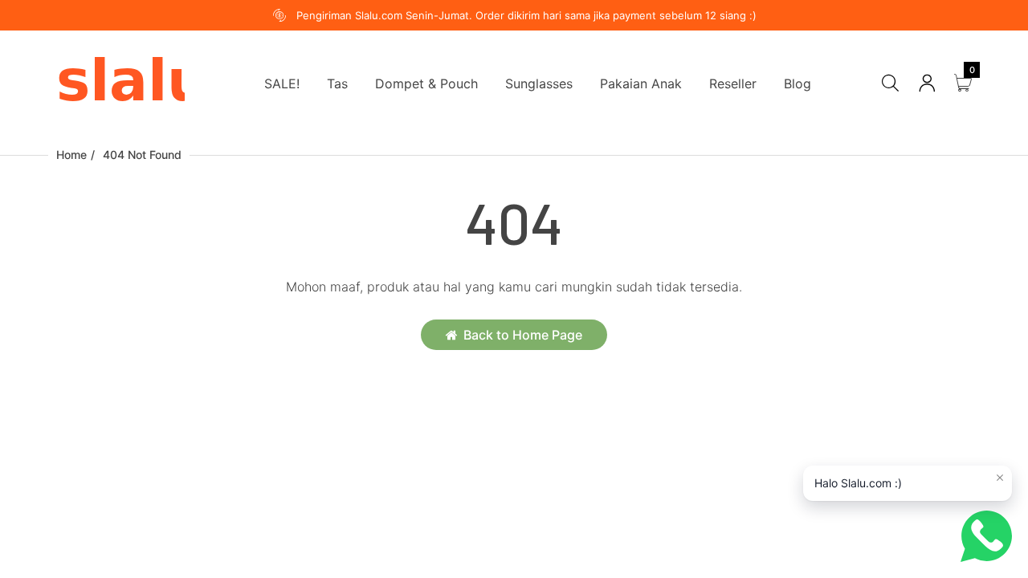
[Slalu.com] (120, 82)
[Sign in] (927, 83)
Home (71, 154)
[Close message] (1000, 477)
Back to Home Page (522, 335)
